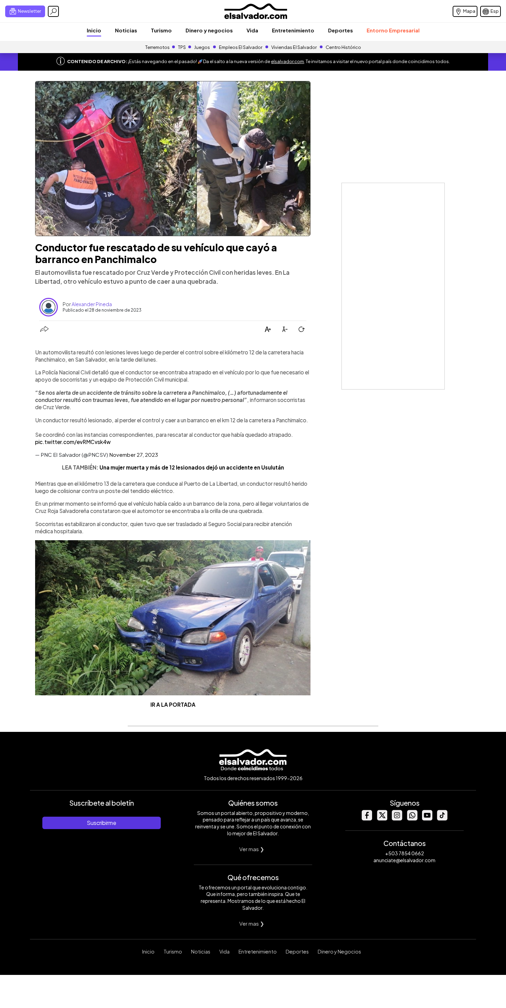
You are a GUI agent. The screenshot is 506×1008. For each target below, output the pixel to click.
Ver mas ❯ (251, 849)
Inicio (94, 30)
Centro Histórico (343, 47)
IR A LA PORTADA (173, 704)
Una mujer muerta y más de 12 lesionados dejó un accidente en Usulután (191, 467)
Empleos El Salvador (240, 47)
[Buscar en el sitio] (53, 11)
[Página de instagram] (396, 818)
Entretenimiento (293, 30)
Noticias (126, 30)
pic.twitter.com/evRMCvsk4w (73, 442)
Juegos (202, 47)
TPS (182, 47)
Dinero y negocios (209, 30)
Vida (252, 30)
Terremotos (157, 47)
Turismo (161, 30)
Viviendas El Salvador (294, 47)
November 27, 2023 (133, 454)
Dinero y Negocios (339, 951)
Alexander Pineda (92, 304)
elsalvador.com (287, 61)
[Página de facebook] (366, 818)
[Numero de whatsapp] (412, 818)
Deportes (340, 30)
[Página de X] (381, 818)
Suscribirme (101, 822)
